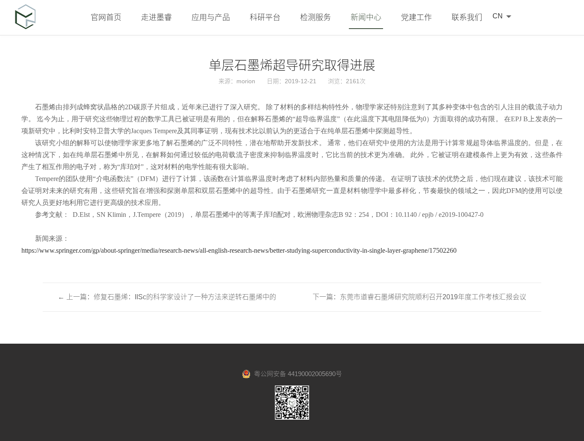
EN (497, 27)
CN (498, 16)
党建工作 (416, 17)
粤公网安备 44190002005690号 (296, 373)
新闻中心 (366, 17)
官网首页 (106, 17)
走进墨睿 (156, 17)
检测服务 (315, 17)
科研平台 (265, 17)
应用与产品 (211, 17)
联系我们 (466, 17)
